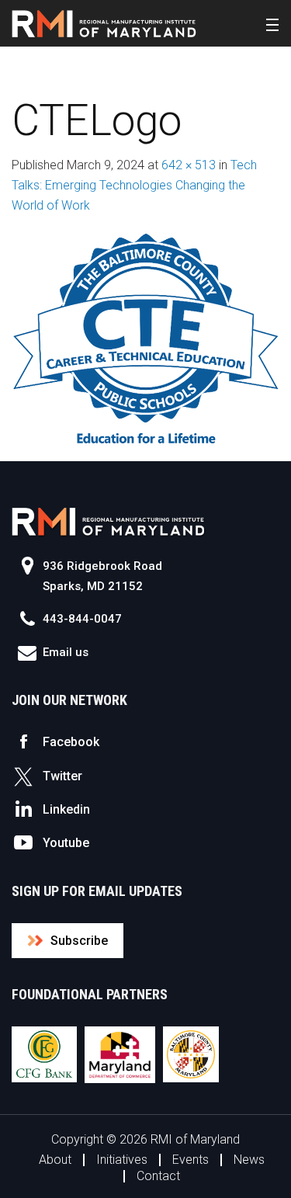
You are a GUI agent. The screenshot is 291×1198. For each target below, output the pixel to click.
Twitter (62, 776)
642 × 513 (188, 165)
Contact (158, 1175)
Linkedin (66, 809)
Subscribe (79, 940)
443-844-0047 (82, 619)
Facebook (71, 741)
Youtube (66, 842)
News (249, 1159)
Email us (65, 652)
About (55, 1159)
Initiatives (121, 1159)
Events (190, 1159)
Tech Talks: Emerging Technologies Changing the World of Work (134, 185)
